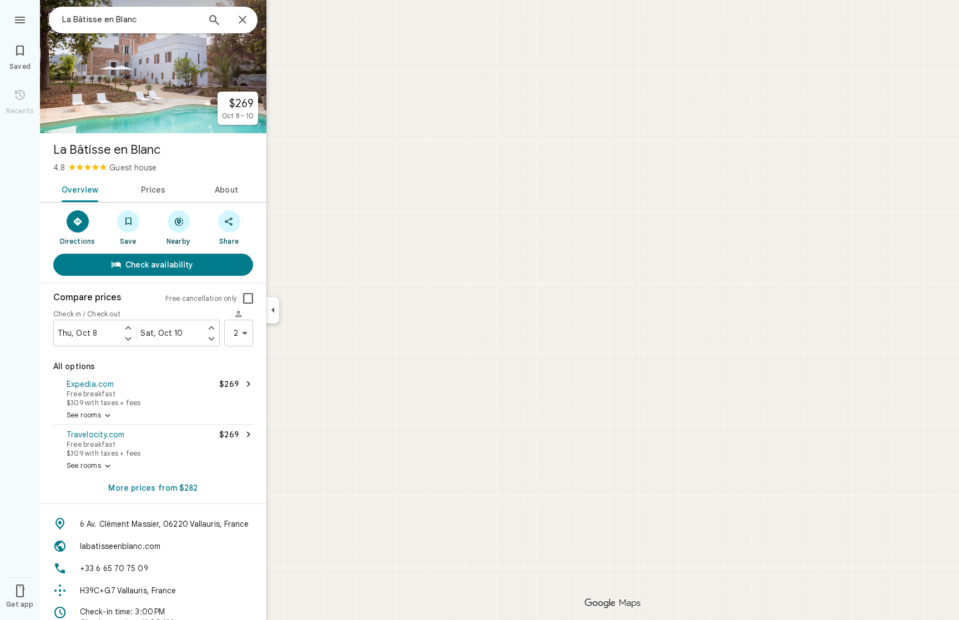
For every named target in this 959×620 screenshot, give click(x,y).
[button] (153, 391)
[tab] (78, 188)
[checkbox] (248, 298)
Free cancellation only (201, 298)
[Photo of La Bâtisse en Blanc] (153, 66)
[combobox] (130, 19)
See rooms (90, 416)
